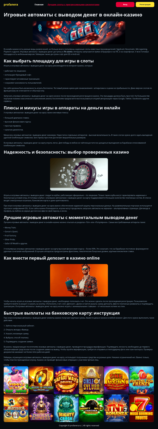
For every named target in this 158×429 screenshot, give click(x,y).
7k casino (68, 51)
